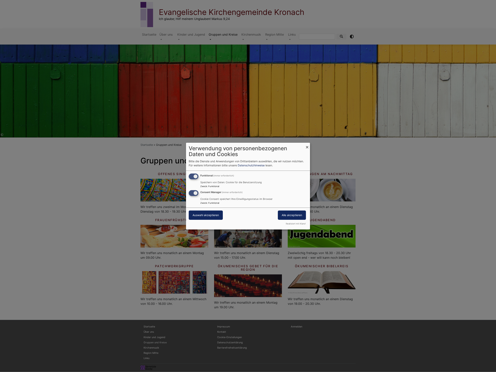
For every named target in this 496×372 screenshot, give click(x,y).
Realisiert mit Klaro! (296, 223)
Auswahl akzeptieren (206, 215)
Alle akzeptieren (292, 215)
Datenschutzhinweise (251, 165)
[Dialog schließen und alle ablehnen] (307, 145)
